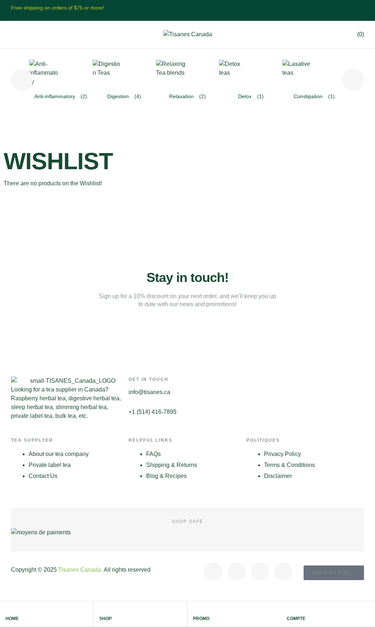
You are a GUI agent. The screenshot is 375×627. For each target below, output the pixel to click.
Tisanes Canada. (80, 570)
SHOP (105, 618)
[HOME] (8, 610)
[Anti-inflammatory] (44, 74)
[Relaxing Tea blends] (170, 74)
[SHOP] (102, 610)
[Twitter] (236, 572)
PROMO (201, 618)
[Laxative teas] (297, 74)
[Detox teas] (233, 74)
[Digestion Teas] (107, 74)
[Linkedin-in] (283, 572)
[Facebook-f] (213, 572)
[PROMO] (196, 610)
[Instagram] (260, 572)
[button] (14, 34)
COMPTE (296, 618)
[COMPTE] (290, 610)
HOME (12, 618)
